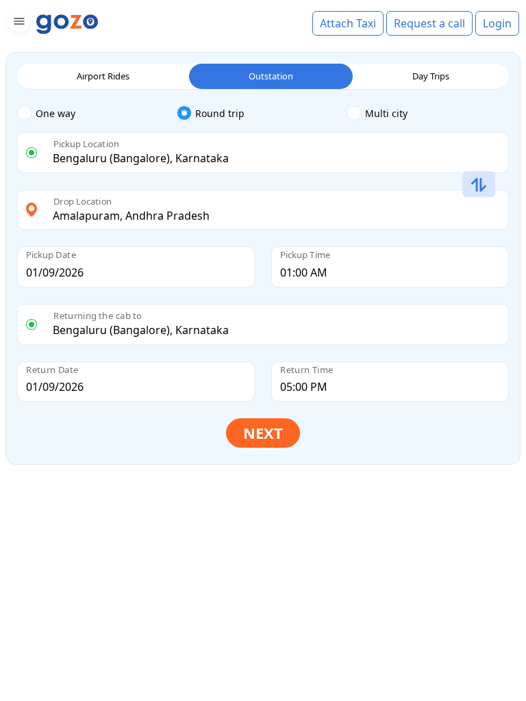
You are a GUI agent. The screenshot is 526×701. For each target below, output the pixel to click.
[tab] (97, 113)
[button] (17, 23)
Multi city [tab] (386, 113)
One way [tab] (55, 113)
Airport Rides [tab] (103, 76)
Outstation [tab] (271, 76)
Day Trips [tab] (430, 76)
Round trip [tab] (220, 113)
